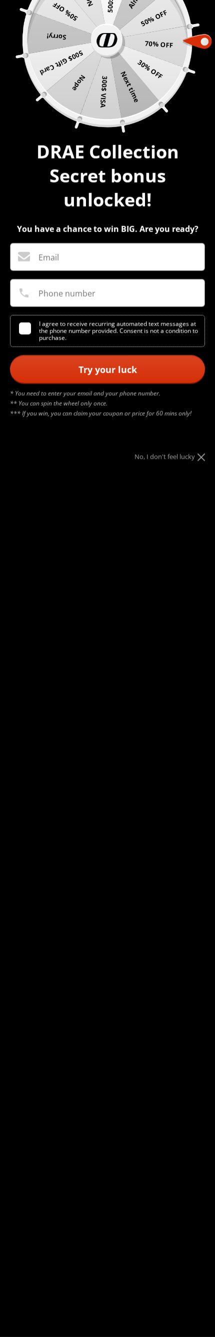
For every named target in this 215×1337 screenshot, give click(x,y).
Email (48, 258)
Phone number (67, 294)
